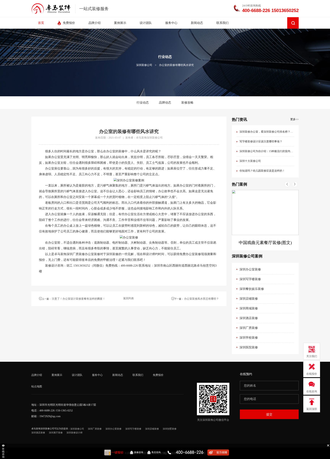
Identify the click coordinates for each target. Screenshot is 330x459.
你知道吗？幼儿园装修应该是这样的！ (262, 170)
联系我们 (138, 375)
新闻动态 (117, 375)
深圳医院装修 (248, 347)
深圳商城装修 (248, 308)
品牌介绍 (36, 375)
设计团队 (77, 375)
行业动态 (143, 102)
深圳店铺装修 (248, 298)
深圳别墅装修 (169, 428)
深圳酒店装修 (248, 318)
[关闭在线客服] (328, 445)
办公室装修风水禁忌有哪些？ (201, 298)
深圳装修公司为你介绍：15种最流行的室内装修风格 (266, 151)
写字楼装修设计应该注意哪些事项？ (260, 141)
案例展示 (57, 375)
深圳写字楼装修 (250, 279)
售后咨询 (156, 452)
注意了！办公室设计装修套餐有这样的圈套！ (78, 298)
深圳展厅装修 (56, 432)
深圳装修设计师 (74, 432)
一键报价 (117, 452)
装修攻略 (187, 102)
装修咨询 (138, 452)
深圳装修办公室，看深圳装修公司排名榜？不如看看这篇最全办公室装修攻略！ (266, 131)
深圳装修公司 (144, 65)
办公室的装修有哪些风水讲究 (176, 65)
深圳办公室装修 (250, 269)
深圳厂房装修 (248, 327)
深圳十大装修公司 (250, 161)
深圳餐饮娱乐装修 (251, 288)
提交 (269, 414)
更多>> (294, 119)
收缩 (3, 451)
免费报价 (158, 375)
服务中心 (97, 375)
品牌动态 (165, 102)
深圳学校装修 (248, 337)
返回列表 (128, 298)
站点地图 (36, 386)
